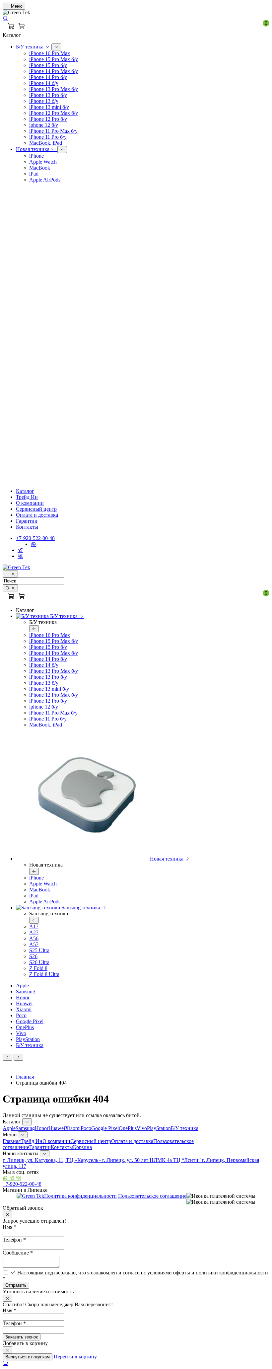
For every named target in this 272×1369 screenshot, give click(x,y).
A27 (33, 932)
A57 (33, 944)
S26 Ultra (39, 962)
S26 (33, 956)
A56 (33, 938)
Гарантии (26, 521)
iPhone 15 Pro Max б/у (53, 59)
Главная (25, 1077)
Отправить (16, 1285)
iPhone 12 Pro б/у (48, 119)
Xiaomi (24, 1009)
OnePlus (25, 1027)
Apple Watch (43, 162)
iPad (33, 174)
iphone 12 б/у (43, 125)
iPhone (36, 156)
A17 (33, 926)
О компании (30, 503)
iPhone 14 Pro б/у (48, 77)
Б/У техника (30, 46)
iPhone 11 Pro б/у (48, 137)
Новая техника (33, 149)
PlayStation (28, 1039)
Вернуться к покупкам (27, 1356)
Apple (22, 985)
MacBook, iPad (45, 143)
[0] (21, 27)
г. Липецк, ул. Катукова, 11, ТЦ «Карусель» (52, 1160)
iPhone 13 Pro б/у (48, 95)
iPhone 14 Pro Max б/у (53, 71)
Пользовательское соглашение (152, 1196)
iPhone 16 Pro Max (49, 53)
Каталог (25, 491)
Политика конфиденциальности (80, 1196)
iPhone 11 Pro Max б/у (53, 131)
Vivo (21, 1033)
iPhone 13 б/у (43, 101)
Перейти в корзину (75, 1356)
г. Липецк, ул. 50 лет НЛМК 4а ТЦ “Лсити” (152, 1160)
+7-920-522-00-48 (35, 538)
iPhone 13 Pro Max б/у (53, 89)
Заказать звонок (21, 1336)
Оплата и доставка (37, 515)
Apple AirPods (44, 180)
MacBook (39, 168)
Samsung (25, 991)
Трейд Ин (27, 497)
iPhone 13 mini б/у (49, 107)
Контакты (27, 527)
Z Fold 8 (38, 968)
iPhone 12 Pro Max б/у (53, 113)
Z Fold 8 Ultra (44, 974)
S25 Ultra (39, 950)
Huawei (24, 1003)
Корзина (82, 1147)
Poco (21, 1015)
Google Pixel (29, 1021)
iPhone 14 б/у (43, 83)
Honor (23, 997)
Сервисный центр (36, 509)
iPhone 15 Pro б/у (48, 65)
